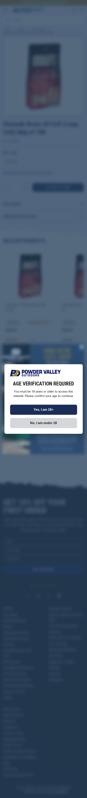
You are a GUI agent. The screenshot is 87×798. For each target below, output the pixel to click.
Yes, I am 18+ (43, 409)
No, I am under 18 (43, 423)
